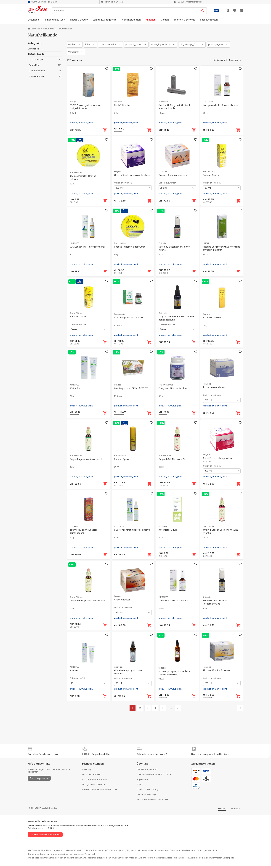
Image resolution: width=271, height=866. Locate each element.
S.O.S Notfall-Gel (212, 317)
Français (235, 808)
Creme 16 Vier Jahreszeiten (173, 175)
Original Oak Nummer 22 (172, 459)
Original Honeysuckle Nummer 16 (87, 600)
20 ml (72, 467)
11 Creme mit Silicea (214, 387)
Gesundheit (48, 29)
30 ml (205, 113)
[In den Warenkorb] (105, 130)
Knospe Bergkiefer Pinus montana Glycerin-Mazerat (221, 248)
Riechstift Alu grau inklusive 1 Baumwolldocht (174, 107)
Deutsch (222, 808)
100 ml (73, 113)
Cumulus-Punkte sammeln (95, 779)
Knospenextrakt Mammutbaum (220, 105)
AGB (139, 784)
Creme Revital (122, 599)
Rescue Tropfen (78, 316)
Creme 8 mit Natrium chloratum (132, 175)
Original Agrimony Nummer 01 (86, 459)
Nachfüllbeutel (122, 105)
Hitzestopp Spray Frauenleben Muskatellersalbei (175, 673)
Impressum (142, 779)
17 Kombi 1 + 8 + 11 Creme (216, 670)
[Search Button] (203, 10)
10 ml (72, 254)
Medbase (155, 774)
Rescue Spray (121, 459)
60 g (161, 396)
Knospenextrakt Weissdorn (173, 600)
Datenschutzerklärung (147, 789)
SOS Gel (74, 670)
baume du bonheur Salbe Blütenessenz (84, 531)
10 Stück (118, 396)
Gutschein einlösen (91, 774)
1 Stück (162, 113)
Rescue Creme (211, 175)
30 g (72, 537)
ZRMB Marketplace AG (147, 769)
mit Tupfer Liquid (168, 529)
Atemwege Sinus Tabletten (129, 317)
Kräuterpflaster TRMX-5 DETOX (131, 388)
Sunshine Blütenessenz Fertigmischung (215, 602)
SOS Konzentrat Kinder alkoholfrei (132, 529)
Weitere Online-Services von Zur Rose (99, 789)
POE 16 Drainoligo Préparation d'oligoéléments (85, 107)
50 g (116, 113)
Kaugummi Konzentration (173, 388)
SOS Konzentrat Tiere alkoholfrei (87, 246)
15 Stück (118, 325)
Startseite (35, 28)
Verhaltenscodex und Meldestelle (152, 799)
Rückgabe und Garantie (93, 784)
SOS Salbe (75, 388)
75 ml (72, 396)
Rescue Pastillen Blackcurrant (130, 246)
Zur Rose (167, 774)
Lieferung (86, 769)
